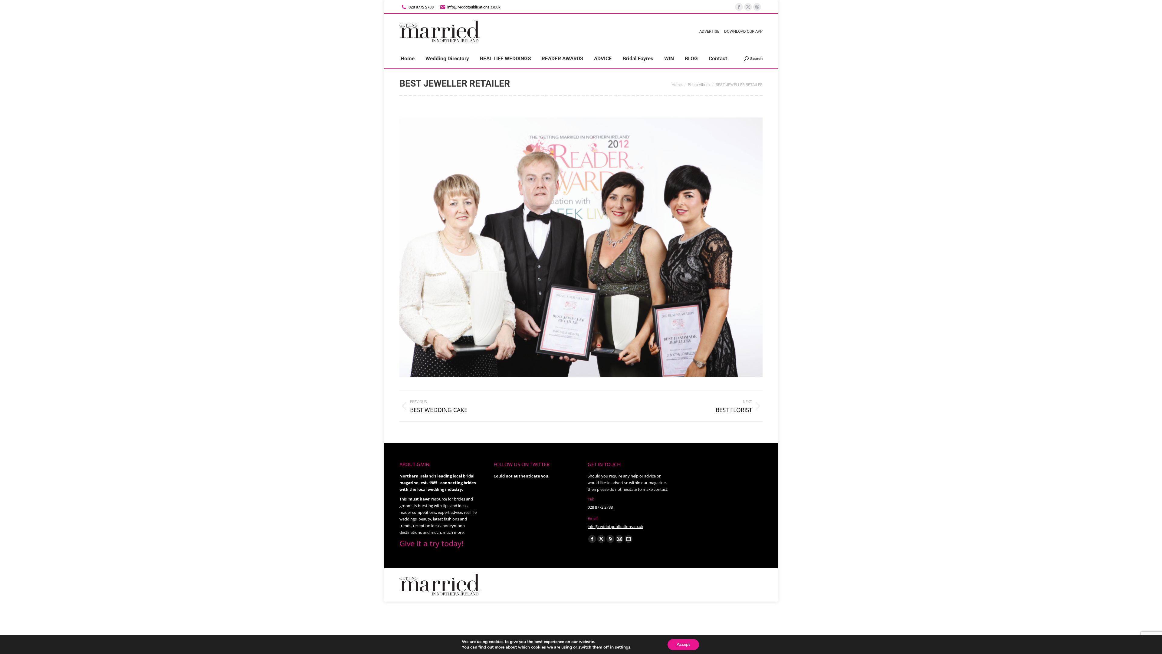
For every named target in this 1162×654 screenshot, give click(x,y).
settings (622, 647)
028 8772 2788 (600, 507)
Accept (683, 644)
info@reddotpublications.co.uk (474, 7)
